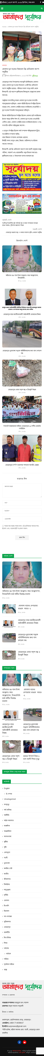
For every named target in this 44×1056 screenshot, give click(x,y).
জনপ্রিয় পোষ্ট (8, 868)
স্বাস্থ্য (5, 969)
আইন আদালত (9, 820)
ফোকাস (6, 900)
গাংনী (6, 858)
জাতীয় (6, 874)
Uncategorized (10, 799)
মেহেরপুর (4, 65)
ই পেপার (9, 794)
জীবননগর (7, 879)
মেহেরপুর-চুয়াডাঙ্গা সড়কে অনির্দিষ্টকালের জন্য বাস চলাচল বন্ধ (28, 637)
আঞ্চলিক (7, 826)
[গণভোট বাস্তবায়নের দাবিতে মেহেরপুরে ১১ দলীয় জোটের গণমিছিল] (22, 409)
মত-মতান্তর (8, 916)
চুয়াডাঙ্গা (7, 863)
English (7, 788)
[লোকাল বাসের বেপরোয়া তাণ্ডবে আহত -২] (9, 608)
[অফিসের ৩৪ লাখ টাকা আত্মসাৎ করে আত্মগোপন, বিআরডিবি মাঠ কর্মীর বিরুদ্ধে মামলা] (22, 258)
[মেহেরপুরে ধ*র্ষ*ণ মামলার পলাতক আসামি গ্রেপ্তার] (22, 448)
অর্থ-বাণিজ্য (8, 810)
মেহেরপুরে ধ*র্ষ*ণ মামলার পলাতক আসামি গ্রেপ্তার (22, 465)
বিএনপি (6, 906)
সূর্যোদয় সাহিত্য (9, 964)
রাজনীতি (7, 932)
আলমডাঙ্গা (7, 836)
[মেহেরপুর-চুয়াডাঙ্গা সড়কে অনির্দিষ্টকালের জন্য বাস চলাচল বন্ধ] (22, 334)
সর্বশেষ (6, 948)
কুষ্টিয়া (6, 842)
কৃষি (5, 847)
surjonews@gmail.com (17, 1026)
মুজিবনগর (7, 921)
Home (4, 27)
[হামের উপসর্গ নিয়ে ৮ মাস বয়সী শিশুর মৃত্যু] (32, 746)
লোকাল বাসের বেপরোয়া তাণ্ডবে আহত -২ (28, 607)
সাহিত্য (6, 959)
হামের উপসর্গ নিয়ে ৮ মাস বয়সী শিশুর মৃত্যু (31, 757)
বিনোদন (6, 911)
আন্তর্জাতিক (7, 831)
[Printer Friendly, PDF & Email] (35, 75)
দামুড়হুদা (7, 890)
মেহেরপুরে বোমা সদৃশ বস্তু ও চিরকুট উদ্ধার (22, 389)
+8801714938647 (16, 1023)
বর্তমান (8, 954)
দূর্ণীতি (6, 895)
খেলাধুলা (7, 852)
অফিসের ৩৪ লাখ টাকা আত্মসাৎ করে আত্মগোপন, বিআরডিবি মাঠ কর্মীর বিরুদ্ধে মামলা (21, 592)
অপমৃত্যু (6, 804)
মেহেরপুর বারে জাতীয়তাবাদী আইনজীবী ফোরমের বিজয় (22, 314)
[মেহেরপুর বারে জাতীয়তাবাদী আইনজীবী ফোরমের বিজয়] (22, 297)
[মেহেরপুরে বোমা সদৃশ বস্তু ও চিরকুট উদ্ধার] (22, 373)
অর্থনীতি (6, 815)
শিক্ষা (5, 943)
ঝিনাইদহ (7, 884)
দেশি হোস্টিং (22, 1052)
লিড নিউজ (7, 937)
